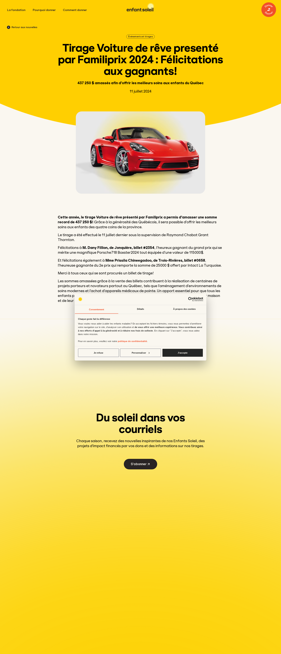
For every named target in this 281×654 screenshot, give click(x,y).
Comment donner (75, 10)
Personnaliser (139, 352)
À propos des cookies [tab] (184, 309)
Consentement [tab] (96, 309)
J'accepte (182, 352)
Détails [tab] (140, 309)
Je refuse (98, 352)
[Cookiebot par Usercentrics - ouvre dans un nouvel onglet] (190, 299)
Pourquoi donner (44, 10)
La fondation (16, 10)
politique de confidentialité (132, 341)
